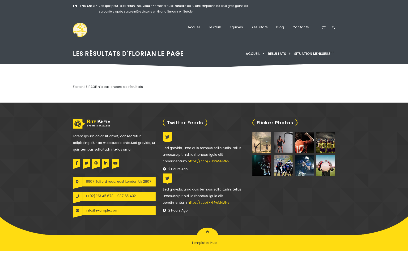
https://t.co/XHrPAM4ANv (208, 161)
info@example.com (102, 210)
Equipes (236, 27)
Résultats (259, 27)
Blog (280, 27)
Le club (215, 27)
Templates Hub (204, 242)
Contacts (301, 27)
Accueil (194, 27)
